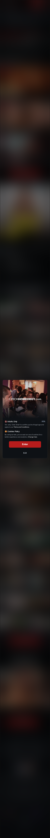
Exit (25, 453)
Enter (25, 444)
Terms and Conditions (21, 427)
